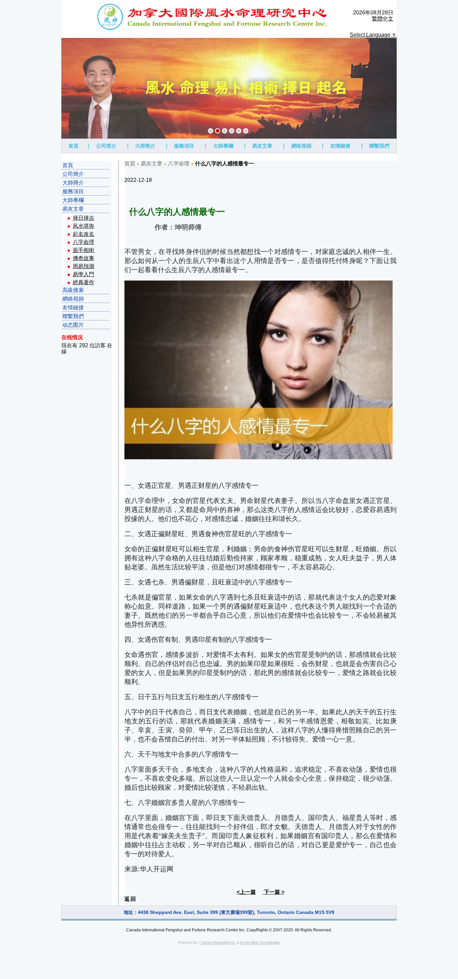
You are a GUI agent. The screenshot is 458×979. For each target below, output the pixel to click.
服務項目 (184, 146)
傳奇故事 (83, 258)
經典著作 (83, 282)
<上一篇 (246, 892)
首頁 (73, 146)
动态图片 (73, 325)
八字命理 (83, 242)
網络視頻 (301, 146)
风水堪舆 (83, 226)
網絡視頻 (73, 299)
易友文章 (262, 146)
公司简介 (106, 146)
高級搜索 (73, 290)
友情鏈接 (340, 146)
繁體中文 (382, 18)
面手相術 (83, 250)
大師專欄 (223, 146)
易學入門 (83, 274)
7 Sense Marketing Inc (217, 942)
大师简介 (145, 146)
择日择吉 (83, 218)
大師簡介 (73, 183)
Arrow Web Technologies (260, 942)
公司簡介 (73, 174)
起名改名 (83, 234)
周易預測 (83, 266)
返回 (130, 899)
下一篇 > (273, 892)
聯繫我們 (379, 146)
